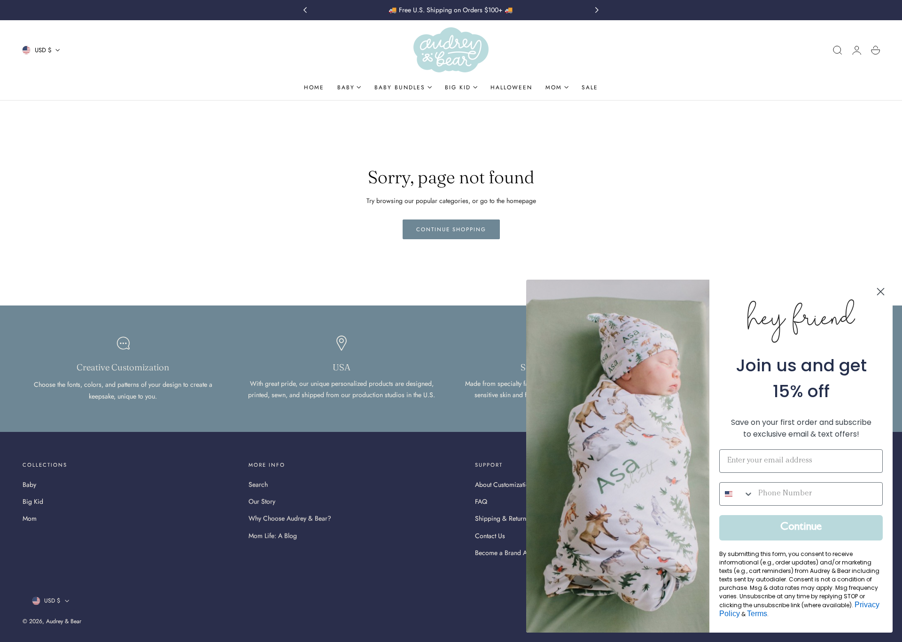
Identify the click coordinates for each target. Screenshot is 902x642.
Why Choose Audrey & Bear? (290, 518)
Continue (801, 527)
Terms (757, 614)
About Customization (504, 484)
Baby (29, 484)
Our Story (262, 501)
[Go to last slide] (305, 10)
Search (258, 484)
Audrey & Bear (63, 621)
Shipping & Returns (502, 518)
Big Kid (33, 501)
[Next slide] (597, 10)
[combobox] (737, 494)
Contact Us (490, 535)
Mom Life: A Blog (273, 535)
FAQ (481, 501)
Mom (30, 518)
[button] (837, 50)
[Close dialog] (880, 291)
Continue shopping (451, 229)
